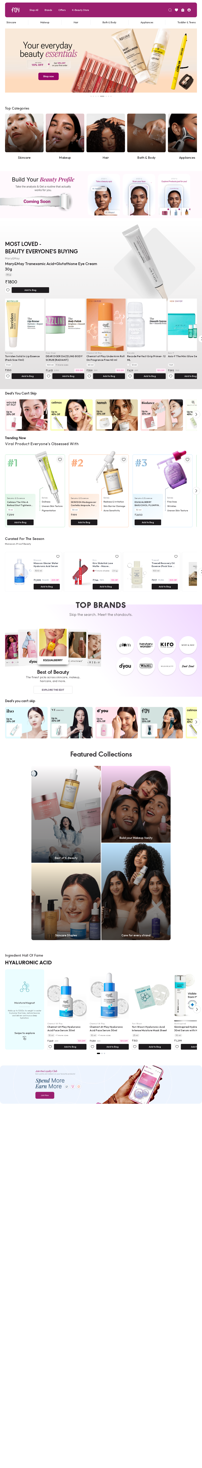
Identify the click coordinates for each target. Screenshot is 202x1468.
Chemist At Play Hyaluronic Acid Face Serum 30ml (63, 1028)
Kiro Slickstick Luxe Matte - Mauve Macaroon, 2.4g (103, 565)
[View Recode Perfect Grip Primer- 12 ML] (146, 325)
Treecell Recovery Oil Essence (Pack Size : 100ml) (163, 565)
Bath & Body (109, 22)
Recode (130, 353)
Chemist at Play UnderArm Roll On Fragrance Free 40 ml (105, 358)
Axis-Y (171, 353)
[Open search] (170, 10)
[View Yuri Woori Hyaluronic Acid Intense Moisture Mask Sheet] (151, 995)
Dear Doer (51, 353)
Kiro (94, 560)
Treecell (155, 560)
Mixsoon (37, 560)
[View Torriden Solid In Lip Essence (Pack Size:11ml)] (24, 325)
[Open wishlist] (176, 10)
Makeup (45, 22)
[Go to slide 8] (111, 96)
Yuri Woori (137, 1023)
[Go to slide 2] (93, 96)
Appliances (146, 22)
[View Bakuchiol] (104, 1053)
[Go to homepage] (15, 10)
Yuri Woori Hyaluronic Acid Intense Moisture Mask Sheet (149, 1028)
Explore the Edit (53, 689)
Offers (62, 10)
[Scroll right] (196, 414)
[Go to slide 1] (91, 96)
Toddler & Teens (186, 22)
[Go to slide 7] (107, 96)
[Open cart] (182, 10)
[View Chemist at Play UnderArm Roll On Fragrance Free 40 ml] (106, 325)
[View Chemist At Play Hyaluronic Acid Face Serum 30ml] (66, 995)
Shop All (33, 10)
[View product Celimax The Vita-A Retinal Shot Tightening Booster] (35, 487)
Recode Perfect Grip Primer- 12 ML (146, 358)
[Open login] (189, 10)
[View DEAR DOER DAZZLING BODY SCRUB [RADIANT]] (65, 325)
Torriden (9, 353)
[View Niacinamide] (102, 1053)
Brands (48, 10)
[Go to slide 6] (103, 96)
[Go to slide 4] (98, 96)
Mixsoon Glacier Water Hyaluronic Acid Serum (46, 565)
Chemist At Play (94, 353)
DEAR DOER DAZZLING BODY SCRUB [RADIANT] (64, 358)
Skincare (11, 22)
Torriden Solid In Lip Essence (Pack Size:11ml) (22, 358)
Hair (76, 22)
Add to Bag (30, 290)
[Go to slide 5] (100, 96)
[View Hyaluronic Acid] (98, 1053)
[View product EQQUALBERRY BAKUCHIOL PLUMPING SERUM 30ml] (162, 487)
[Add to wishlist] (8, 290)
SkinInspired (180, 1023)
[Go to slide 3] (96, 96)
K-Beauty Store (80, 10)
